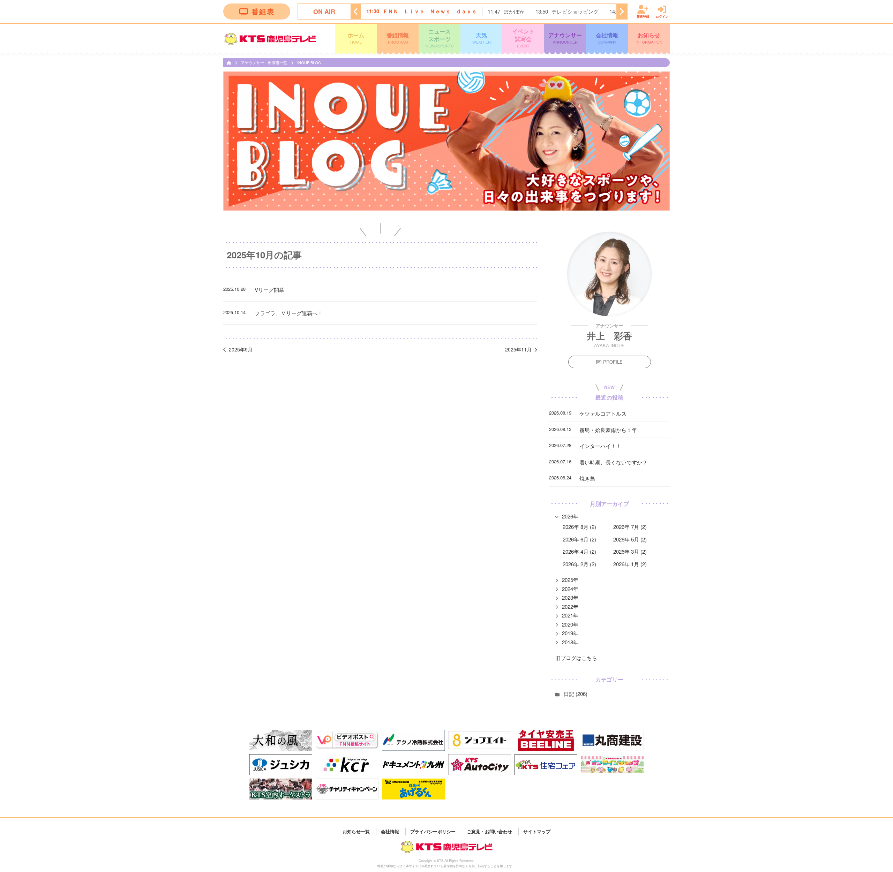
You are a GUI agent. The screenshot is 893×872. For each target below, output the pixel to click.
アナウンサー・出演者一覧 (264, 62)
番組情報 (398, 37)
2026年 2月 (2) (579, 564)
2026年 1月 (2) (630, 564)
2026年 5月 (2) (630, 539)
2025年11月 (518, 349)
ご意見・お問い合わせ (489, 831)
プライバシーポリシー (433, 831)
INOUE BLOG (309, 62)
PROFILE (613, 361)
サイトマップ (536, 831)
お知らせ (649, 37)
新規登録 (643, 16)
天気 (481, 37)
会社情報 (607, 37)
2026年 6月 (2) (579, 539)
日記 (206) (575, 693)
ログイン (662, 16)
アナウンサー (565, 37)
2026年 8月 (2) (579, 526)
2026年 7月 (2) (630, 526)
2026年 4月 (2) (579, 551)
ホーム (355, 37)
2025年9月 (241, 349)
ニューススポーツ (439, 37)
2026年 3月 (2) (630, 551)
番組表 (263, 11)
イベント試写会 (523, 37)
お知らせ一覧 (356, 831)
